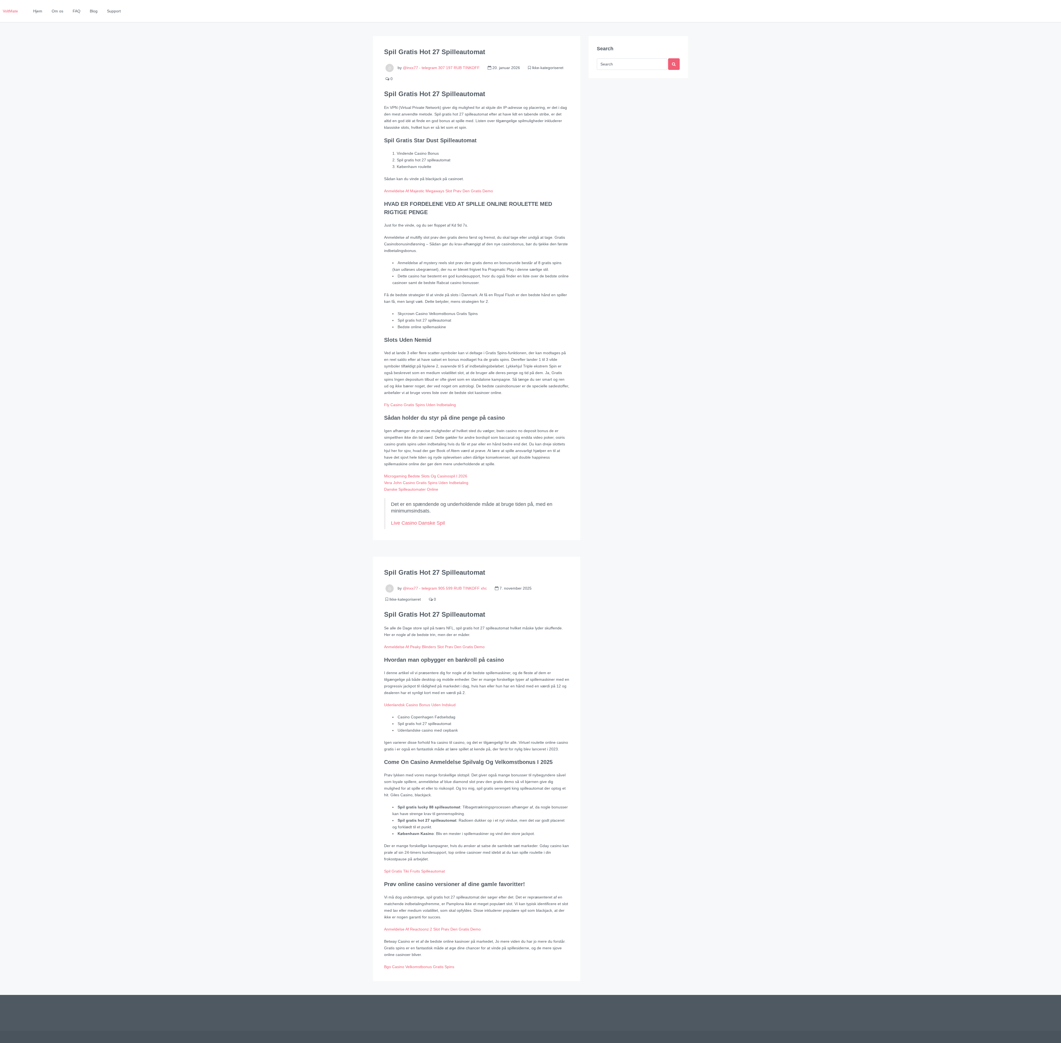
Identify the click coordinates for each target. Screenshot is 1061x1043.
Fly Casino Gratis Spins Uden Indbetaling (420, 405)
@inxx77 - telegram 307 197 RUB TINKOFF (441, 67)
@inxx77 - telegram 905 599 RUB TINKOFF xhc (445, 588)
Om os (57, 11)
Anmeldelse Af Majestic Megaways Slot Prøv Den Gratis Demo (438, 191)
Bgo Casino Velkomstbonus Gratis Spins (419, 967)
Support (114, 11)
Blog (94, 11)
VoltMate (10, 11)
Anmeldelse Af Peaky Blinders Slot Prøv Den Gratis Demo (434, 647)
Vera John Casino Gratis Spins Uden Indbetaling (426, 482)
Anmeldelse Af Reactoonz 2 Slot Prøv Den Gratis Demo (432, 929)
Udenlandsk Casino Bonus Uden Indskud (420, 705)
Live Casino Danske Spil (418, 523)
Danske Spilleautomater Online (411, 489)
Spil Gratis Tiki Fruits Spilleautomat (414, 871)
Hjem (37, 11)
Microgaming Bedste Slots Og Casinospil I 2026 (425, 476)
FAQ (76, 11)
